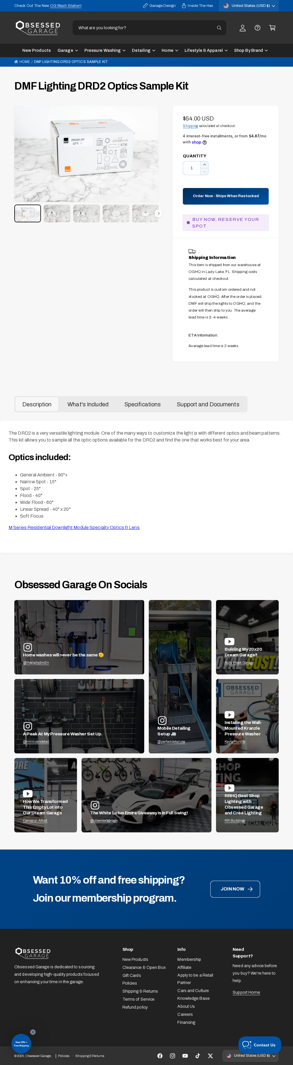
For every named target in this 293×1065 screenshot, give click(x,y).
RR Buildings (235, 821)
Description (37, 404)
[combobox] (149, 27)
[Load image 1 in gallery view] (27, 213)
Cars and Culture (193, 990)
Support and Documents (208, 404)
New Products (135, 959)
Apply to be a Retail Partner (195, 979)
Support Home (246, 992)
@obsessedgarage (104, 821)
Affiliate (184, 967)
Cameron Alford (35, 821)
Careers (185, 1014)
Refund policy (135, 1007)
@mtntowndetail (36, 742)
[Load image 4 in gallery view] (116, 213)
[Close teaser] (33, 1032)
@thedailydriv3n (36, 663)
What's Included (88, 404)
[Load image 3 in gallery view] (86, 213)
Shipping (190, 126)
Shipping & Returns (140, 991)
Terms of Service (138, 999)
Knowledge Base (193, 998)
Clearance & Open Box (144, 967)
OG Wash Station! (66, 5)
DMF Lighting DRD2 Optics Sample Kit (71, 62)
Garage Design (162, 5)
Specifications (142, 404)
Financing (186, 1022)
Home (24, 62)
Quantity (194, 156)
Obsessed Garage (38, 1056)
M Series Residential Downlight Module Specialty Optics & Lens (74, 527)
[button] (272, 27)
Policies (129, 983)
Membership (189, 959)
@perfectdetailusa (171, 742)
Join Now (232, 888)
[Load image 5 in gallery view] (145, 213)
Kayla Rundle (235, 742)
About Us (186, 1006)
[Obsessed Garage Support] (257, 27)
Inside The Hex (200, 5)
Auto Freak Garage (239, 663)
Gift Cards (131, 975)
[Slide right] (158, 213)
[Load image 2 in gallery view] (57, 213)
